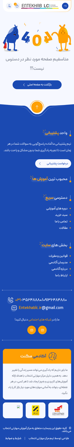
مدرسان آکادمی (58, 262)
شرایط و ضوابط (13, 438)
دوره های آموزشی (57, 208)
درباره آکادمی (60, 268)
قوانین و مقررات (58, 255)
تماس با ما (61, 221)
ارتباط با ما (61, 275)
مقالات (63, 227)
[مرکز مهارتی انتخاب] (40, 6)
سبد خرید (61, 214)
